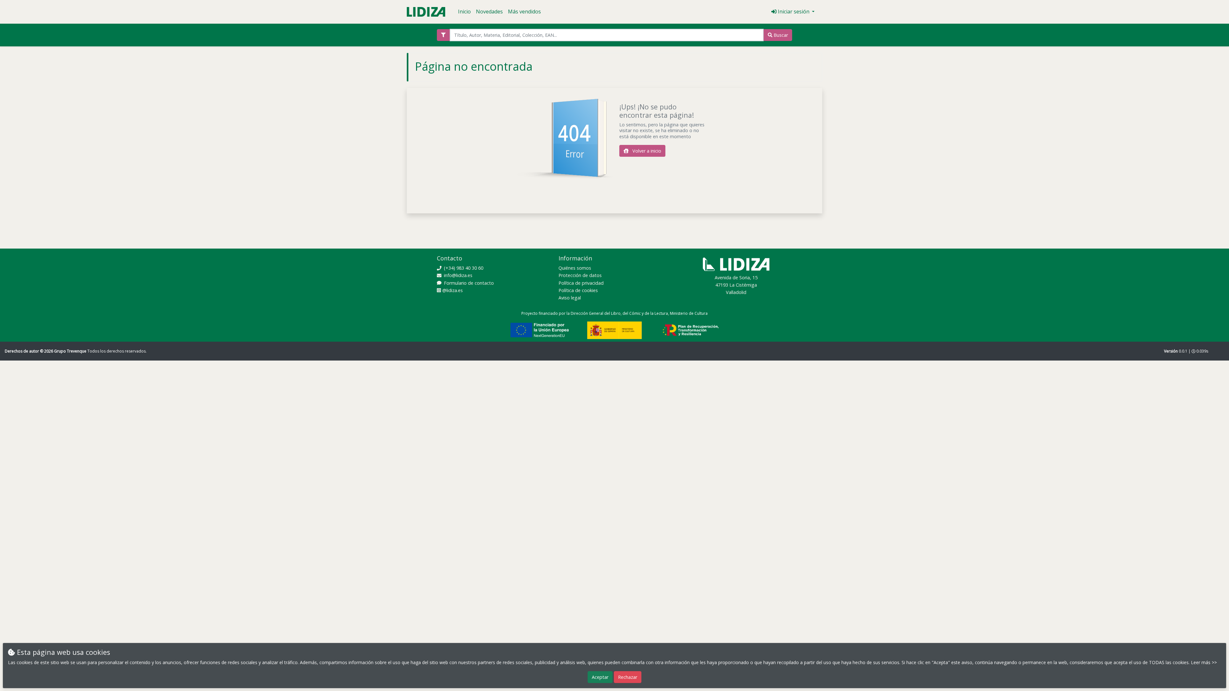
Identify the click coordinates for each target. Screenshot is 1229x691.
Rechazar (627, 677)
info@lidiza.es (457, 275)
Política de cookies (578, 290)
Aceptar (600, 677)
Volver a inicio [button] (646, 151)
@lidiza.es (452, 290)
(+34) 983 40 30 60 (463, 268)
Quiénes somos (574, 268)
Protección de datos (580, 275)
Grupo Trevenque (70, 351)
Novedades (489, 11)
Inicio (464, 11)
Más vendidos (524, 11)
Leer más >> (1204, 662)
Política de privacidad (581, 283)
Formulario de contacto (468, 283)
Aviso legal (569, 298)
